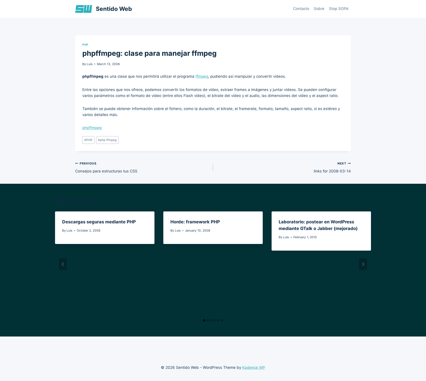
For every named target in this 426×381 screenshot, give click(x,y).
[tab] (204, 320)
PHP (85, 44)
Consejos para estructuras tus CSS (106, 167)
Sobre (319, 8)
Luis (90, 64)
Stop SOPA (339, 8)
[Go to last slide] (63, 264)
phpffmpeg (92, 128)
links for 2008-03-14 (332, 167)
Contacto (301, 8)
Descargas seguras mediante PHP (99, 221)
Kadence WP (253, 367)
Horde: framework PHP (195, 221)
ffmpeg (201, 76)
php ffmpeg (107, 140)
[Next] (363, 264)
